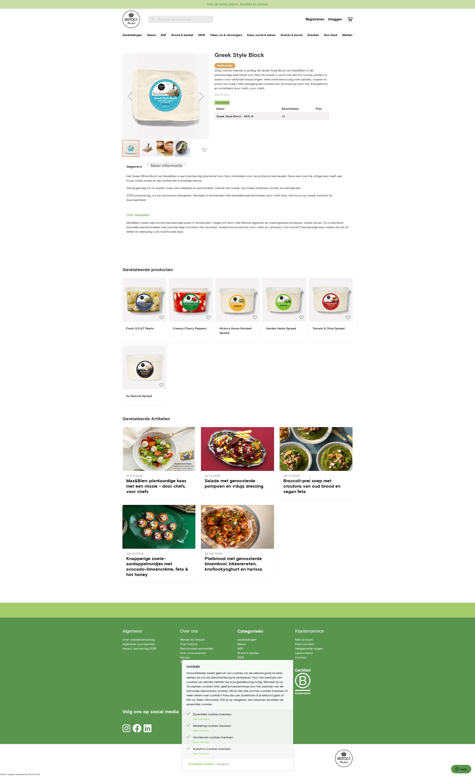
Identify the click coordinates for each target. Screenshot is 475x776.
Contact (300, 657)
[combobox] (180, 19)
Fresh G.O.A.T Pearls (140, 328)
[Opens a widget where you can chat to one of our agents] (461, 769)
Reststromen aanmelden (196, 648)
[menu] (237, 35)
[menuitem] (132, 35)
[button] (129, 96)
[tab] (134, 166)
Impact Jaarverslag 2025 (139, 648)
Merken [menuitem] (347, 35)
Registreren (315, 19)
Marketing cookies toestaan (212, 726)
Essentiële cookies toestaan (212, 714)
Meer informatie (166, 164)
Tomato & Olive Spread (329, 328)
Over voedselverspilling (138, 639)
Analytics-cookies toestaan (212, 749)
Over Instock (188, 644)
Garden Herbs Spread (281, 328)
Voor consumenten (193, 653)
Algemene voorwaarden (138, 644)
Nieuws (185, 657)
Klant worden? (305, 644)
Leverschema (304, 653)
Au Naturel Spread (139, 396)
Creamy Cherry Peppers (190, 328)
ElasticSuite (34, 774)
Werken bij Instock (192, 639)
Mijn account (304, 639)
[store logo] (131, 19)
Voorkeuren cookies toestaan (213, 737)
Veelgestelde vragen (309, 648)
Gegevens (134, 167)
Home (126, 47)
